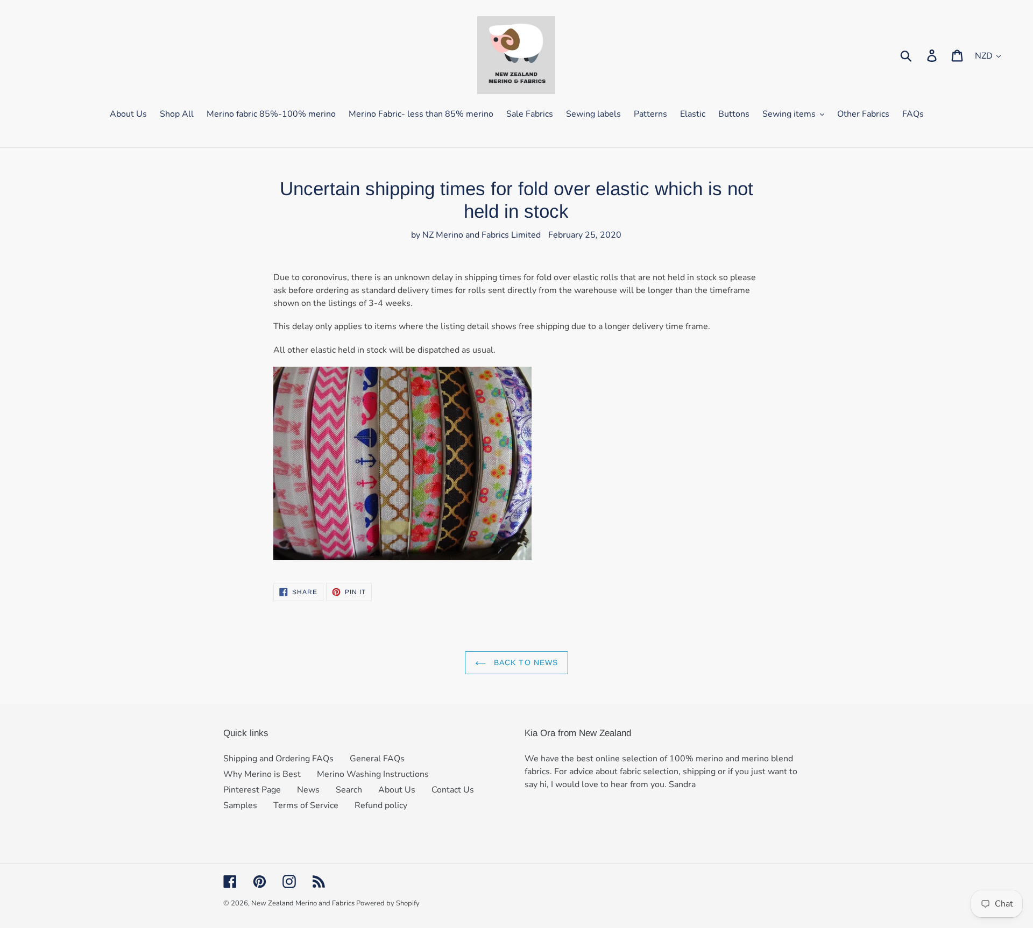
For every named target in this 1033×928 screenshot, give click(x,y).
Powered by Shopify (388, 903)
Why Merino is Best (262, 774)
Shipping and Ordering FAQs (278, 759)
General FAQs (377, 759)
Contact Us (452, 790)
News (308, 790)
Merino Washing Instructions (373, 774)
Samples (240, 805)
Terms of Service (305, 805)
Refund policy (381, 805)
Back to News (524, 662)
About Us (396, 790)
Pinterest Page (252, 790)
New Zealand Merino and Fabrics (303, 903)
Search (349, 790)
